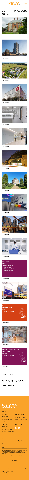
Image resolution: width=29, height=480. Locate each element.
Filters (5, 14)
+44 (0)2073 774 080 (7, 419)
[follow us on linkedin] (19, 428)
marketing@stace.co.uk (21, 419)
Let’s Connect (8, 385)
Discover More (5, 36)
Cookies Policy (5, 468)
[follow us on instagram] (16, 428)
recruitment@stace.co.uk (8, 431)
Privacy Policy (18, 466)
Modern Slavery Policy (20, 468)
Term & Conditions (6, 466)
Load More (8, 374)
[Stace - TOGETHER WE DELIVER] (14, 3)
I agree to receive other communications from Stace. (14, 456)
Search (21, 3)
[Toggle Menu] (26, 3)
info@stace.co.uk (6, 421)
